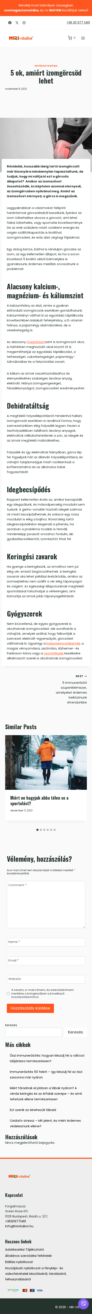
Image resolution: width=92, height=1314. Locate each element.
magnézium (36, 342)
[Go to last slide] (13, 781)
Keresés (11, 1025)
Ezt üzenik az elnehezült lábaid (33, 1110)
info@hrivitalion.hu (19, 1226)
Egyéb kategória (46, 65)
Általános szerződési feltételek (28, 1256)
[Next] (79, 781)
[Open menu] (83, 38)
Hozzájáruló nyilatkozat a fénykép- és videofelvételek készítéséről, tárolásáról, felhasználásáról (36, 1273)
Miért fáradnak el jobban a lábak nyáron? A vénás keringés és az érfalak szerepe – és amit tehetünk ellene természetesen (46, 1093)
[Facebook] (10, 22)
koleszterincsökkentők (63, 643)
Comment (17, 885)
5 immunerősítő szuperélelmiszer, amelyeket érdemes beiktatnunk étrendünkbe (71, 689)
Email (13, 961)
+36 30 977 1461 (78, 22)
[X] (17, 22)
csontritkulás (54, 653)
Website (14, 979)
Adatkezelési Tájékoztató (24, 1249)
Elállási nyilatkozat (19, 1262)
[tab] (37, 830)
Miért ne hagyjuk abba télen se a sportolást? (39, 800)
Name (14, 942)
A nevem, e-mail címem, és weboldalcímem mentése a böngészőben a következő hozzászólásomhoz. (42, 993)
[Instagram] (24, 22)
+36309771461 (15, 1221)
